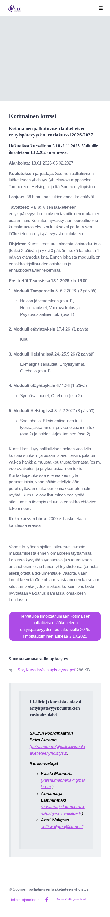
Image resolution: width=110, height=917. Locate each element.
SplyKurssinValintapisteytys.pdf (46, 670)
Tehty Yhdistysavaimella (72, 899)
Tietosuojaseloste (24, 900)
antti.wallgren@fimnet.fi (62, 826)
